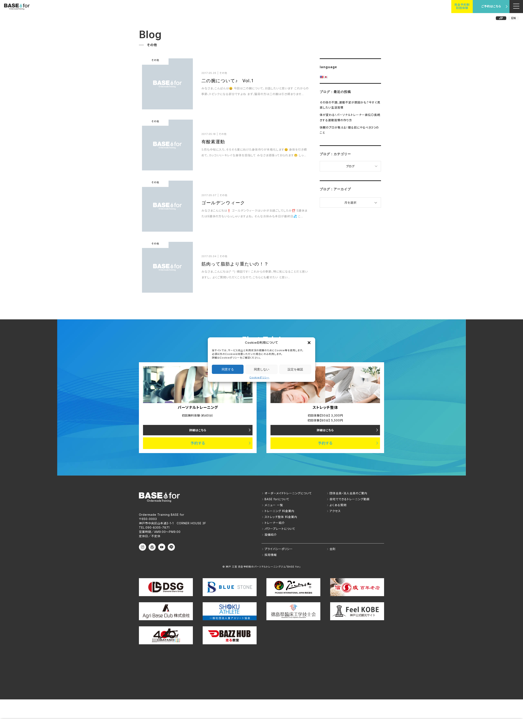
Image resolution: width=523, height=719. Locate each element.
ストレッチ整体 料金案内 (281, 517)
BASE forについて (277, 499)
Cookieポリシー (259, 377)
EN (513, 18)
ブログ (350, 166)
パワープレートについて (280, 528)
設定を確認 (295, 369)
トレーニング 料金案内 (279, 511)
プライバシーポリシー (279, 549)
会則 (333, 549)
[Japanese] (325, 77)
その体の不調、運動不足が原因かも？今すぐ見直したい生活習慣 (350, 105)
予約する (197, 443)
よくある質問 (338, 505)
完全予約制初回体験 (462, 6)
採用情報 (271, 555)
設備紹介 (271, 534)
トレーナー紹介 (275, 523)
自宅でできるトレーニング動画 (350, 499)
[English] (321, 77)
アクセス (335, 511)
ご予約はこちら (491, 6)
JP (501, 18)
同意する (228, 369)
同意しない (261, 369)
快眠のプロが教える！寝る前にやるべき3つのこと (349, 130)
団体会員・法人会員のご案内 (348, 493)
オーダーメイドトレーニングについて (288, 493)
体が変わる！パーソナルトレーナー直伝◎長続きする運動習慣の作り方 (350, 117)
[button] (309, 342)
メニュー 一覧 (274, 505)
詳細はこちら (197, 430)
